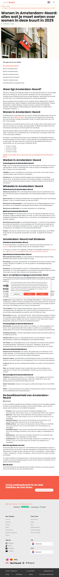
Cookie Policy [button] (31, 289)
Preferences (17, 294)
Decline (29, 294)
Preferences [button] (27, 290)
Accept (42, 294)
